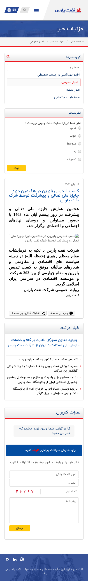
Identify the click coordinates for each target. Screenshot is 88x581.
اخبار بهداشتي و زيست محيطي (58, 75)
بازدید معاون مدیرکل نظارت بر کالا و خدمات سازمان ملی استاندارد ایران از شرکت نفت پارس (44, 343)
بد (74, 151)
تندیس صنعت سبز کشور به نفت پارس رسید (47, 359)
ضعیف (71, 159)
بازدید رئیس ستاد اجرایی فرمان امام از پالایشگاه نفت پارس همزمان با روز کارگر (45, 391)
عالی (73, 128)
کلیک (35, 450)
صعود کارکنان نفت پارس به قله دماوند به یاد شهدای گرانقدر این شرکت (42, 368)
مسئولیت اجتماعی (67, 97)
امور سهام (73, 90)
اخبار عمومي (69, 82)
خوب (72, 136)
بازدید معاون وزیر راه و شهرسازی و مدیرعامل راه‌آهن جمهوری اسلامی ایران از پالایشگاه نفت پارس (42, 379)
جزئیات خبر (57, 42)
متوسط (71, 144)
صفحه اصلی (76, 42)
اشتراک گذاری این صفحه (26, 313)
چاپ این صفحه (59, 313)
